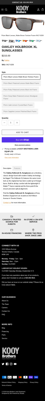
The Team (5, 304)
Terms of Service (7, 385)
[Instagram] (11, 364)
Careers (5, 307)
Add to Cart (22, 132)
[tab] (7, 168)
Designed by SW (7, 393)
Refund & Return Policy (9, 382)
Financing (5, 331)
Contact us (7, 203)
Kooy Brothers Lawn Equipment (15, 391)
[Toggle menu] (2, 9)
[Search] (7, 9)
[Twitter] (3, 364)
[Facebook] (7, 364)
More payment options (22, 145)
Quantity (5, 118)
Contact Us (6, 311)
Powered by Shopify (18, 393)
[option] (22, 26)
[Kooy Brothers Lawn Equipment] (22, 9)
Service (4, 338)
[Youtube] (15, 364)
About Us (5, 301)
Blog (3, 328)
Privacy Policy (34, 382)
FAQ (3, 314)
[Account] (37, 9)
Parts (4, 335)
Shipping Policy (22, 382)
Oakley (6, 60)
